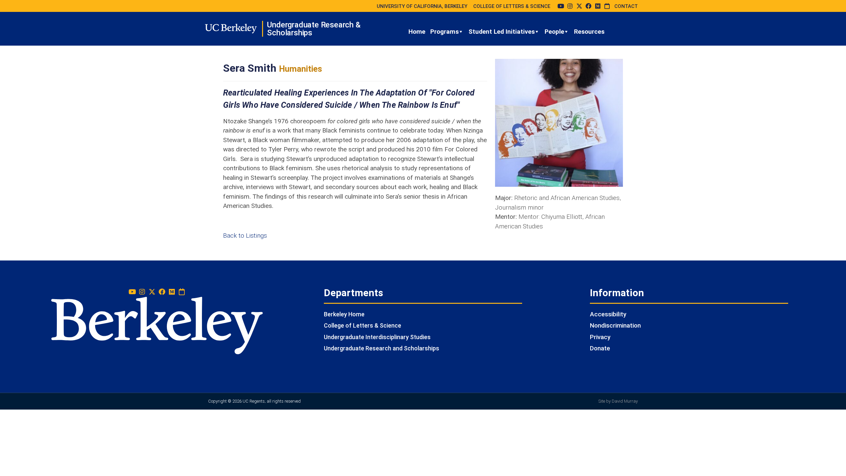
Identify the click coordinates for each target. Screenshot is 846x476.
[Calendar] (607, 6)
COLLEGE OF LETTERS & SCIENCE (511, 6)
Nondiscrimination (615, 325)
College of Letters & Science (362, 325)
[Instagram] (570, 6)
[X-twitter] (579, 6)
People (554, 31)
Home (416, 31)
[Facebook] (588, 6)
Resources (589, 31)
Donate (600, 348)
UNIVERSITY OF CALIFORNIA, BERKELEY (422, 6)
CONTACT (626, 6)
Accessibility (608, 314)
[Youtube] (560, 6)
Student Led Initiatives (502, 31)
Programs (444, 31)
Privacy (600, 337)
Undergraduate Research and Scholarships (381, 348)
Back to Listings (245, 235)
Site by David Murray (618, 401)
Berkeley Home (344, 314)
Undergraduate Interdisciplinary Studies (377, 337)
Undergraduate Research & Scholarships (313, 28)
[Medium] (597, 6)
